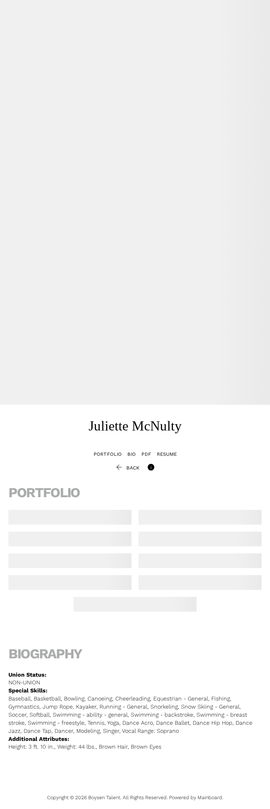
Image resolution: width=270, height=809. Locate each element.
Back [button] (127, 467)
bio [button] (131, 454)
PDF (146, 454)
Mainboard (210, 797)
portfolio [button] (108, 454)
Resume (167, 454)
